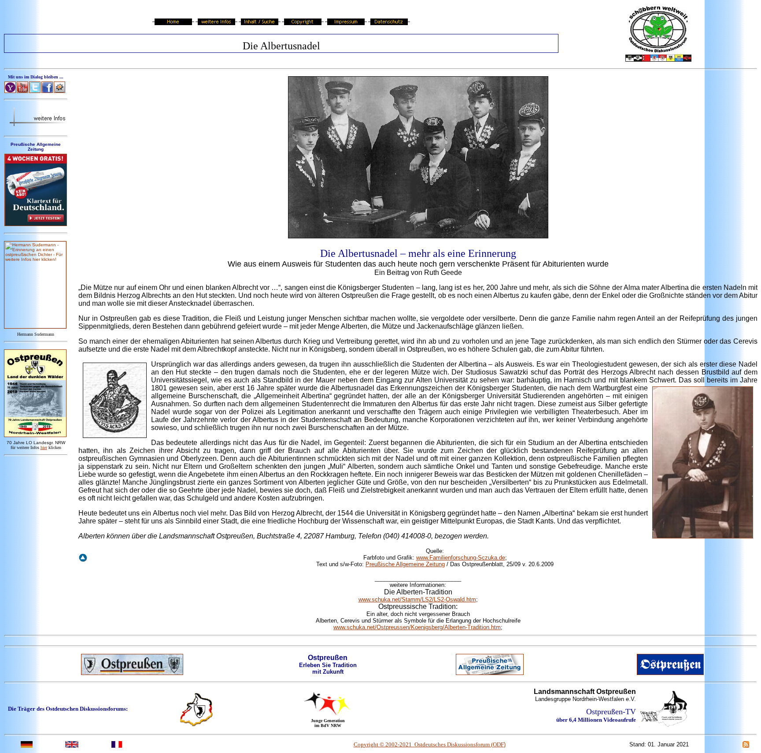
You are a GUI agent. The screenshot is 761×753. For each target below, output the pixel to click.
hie (44, 447)
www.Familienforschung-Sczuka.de (460, 557)
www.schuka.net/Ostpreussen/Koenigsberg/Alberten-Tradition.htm (417, 627)
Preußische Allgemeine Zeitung (405, 564)
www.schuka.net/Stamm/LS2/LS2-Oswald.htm (417, 599)
